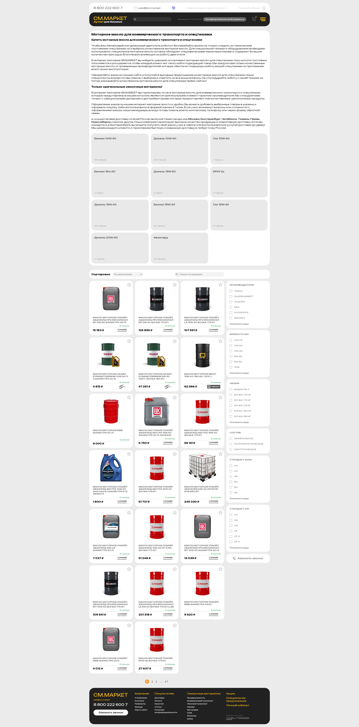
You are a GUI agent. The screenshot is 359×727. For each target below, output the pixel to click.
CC (236, 514)
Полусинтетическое (249, 444)
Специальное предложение (236, 699)
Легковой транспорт (197, 704)
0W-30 (238, 351)
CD (236, 525)
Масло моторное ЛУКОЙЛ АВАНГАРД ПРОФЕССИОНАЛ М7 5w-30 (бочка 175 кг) (156, 319)
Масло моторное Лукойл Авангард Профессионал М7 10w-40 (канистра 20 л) (201, 547)
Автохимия (192, 710)
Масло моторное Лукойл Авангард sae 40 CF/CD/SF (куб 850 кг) (201, 489)
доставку (244, 122)
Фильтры (191, 716)
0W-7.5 (238, 340)
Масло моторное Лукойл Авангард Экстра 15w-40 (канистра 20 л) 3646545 (156, 432)
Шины (190, 719)
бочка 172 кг (242, 400)
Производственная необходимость (224, 19)
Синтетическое (245, 449)
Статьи (158, 707)
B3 (236, 487)
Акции (230, 693)
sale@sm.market (149, 8)
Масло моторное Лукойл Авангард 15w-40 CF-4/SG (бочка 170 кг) (156, 547)
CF (235, 531)
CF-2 (237, 536)
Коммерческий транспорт (200, 701)
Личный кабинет (249, 8)
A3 (236, 471)
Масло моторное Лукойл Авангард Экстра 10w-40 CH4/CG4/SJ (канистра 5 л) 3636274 (110, 490)
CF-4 (237, 541)
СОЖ (189, 713)
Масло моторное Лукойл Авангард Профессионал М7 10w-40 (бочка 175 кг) (110, 604)
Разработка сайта (234, 715)
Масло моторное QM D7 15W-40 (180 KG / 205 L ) (200, 375)
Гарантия (159, 704)
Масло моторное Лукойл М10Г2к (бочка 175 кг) (156, 659)
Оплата (158, 701)
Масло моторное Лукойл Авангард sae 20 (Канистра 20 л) (110, 547)
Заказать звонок (250, 558)
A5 (235, 476)
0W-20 (238, 345)
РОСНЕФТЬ (241, 312)
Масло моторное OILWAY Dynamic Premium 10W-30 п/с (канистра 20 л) (110, 376)
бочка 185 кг (242, 416)
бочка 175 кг (242, 405)
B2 (236, 481)
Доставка (159, 698)
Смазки (191, 707)
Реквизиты (140, 704)
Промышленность (196, 698)
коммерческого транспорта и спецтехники (231, 92)
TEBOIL (238, 291)
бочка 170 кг (242, 394)
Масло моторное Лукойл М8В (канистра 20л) (110, 659)
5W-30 (238, 356)
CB (236, 520)
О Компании (141, 698)
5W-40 (238, 361)
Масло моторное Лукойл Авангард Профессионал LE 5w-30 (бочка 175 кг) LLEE (156, 604)
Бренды (139, 707)
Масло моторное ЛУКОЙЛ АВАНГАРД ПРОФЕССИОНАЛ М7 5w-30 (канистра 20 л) (110, 319)
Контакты (139, 701)
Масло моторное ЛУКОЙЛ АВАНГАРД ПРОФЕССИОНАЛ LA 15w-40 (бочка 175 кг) (201, 319)
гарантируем (151, 92)
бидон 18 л (241, 389)
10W (237, 367)
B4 (235, 492)
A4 (236, 465)
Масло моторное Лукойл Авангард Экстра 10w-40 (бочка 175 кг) (156, 489)
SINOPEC (239, 318)
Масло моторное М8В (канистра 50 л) (108, 431)
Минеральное (243, 438)
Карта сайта (141, 710)
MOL (237, 307)
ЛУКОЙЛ (239, 301)
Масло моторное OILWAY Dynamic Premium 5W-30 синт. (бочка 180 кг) (155, 376)
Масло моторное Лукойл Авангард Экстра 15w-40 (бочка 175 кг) (201, 432)
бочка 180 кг (242, 411)
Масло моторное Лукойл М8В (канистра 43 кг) (201, 603)
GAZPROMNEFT (243, 296)
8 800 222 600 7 (108, 8)
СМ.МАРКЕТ (111, 695)
